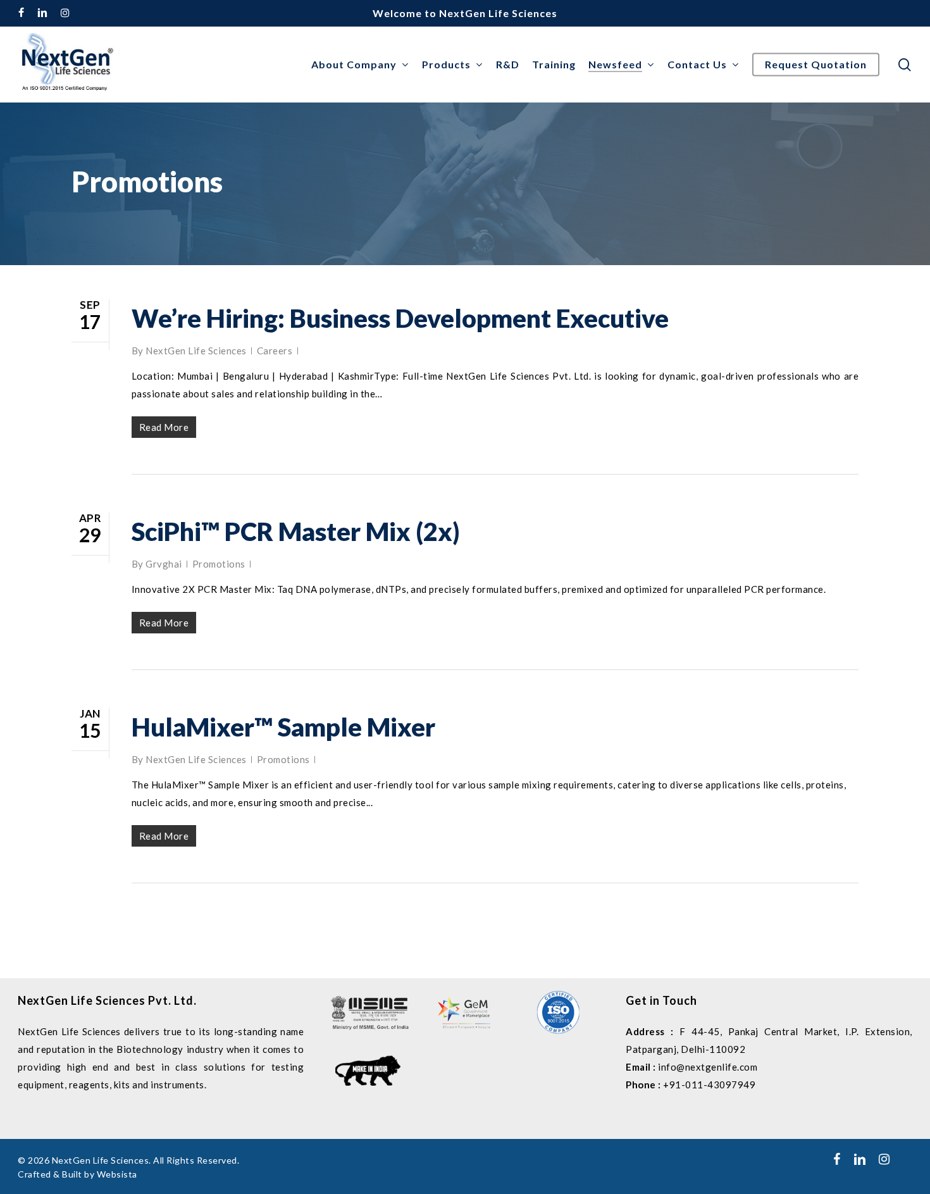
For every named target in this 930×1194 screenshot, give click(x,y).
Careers (275, 350)
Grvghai (164, 563)
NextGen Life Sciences (196, 350)
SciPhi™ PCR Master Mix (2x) (296, 531)
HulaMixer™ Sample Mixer (283, 727)
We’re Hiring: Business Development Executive (400, 318)
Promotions (218, 563)
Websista (117, 1174)
